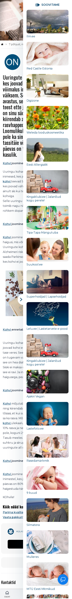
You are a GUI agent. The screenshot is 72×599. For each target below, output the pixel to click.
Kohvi (7, 163)
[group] (48, 26)
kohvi (7, 181)
